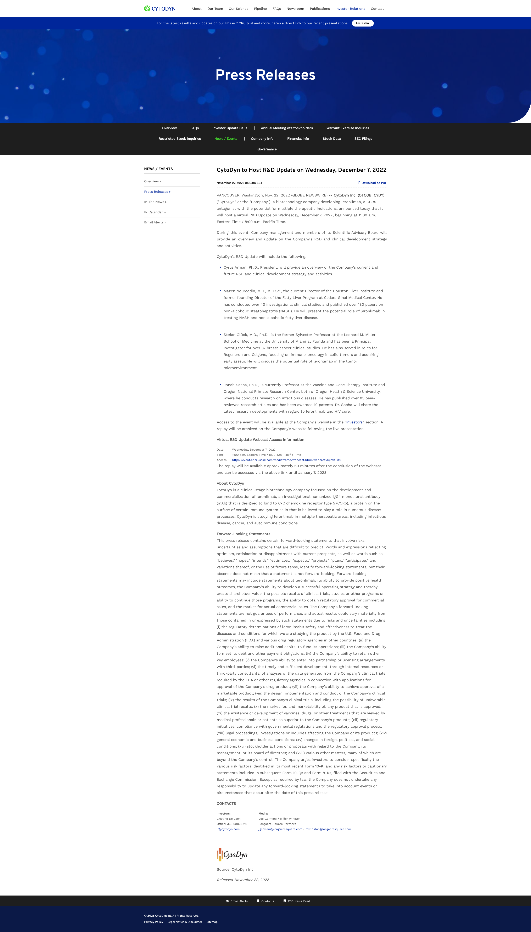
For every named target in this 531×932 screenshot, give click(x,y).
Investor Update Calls (229, 128)
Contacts (267, 901)
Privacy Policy (153, 922)
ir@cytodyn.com (228, 829)
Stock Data (332, 139)
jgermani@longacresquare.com (280, 829)
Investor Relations (350, 9)
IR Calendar (153, 212)
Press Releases (156, 192)
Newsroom (295, 9)
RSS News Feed (299, 901)
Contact (377, 9)
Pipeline (260, 9)
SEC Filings (363, 139)
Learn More (363, 23)
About (197, 9)
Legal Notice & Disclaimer (185, 922)
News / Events (225, 139)
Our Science (238, 9)
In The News (154, 202)
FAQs (277, 9)
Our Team (215, 9)
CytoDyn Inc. (163, 916)
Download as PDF (374, 182)
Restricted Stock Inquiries (180, 139)
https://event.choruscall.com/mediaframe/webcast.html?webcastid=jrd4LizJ (286, 460)
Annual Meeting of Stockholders (287, 128)
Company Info (262, 139)
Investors (354, 422)
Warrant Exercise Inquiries (347, 128)
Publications (320, 9)
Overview (169, 128)
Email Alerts (153, 222)
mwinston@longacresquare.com (328, 829)
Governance (267, 149)
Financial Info (298, 139)
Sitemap (212, 922)
